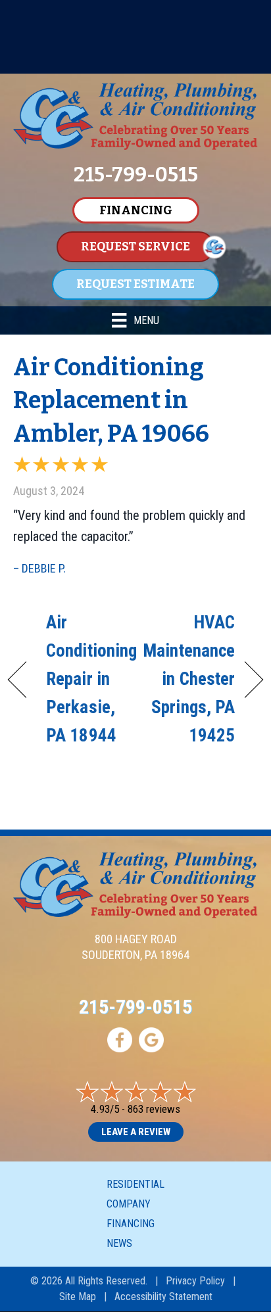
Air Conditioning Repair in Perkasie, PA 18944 (91, 679)
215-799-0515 (135, 1006)
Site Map (77, 1296)
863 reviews (154, 1108)
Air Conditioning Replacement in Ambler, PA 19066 (111, 400)
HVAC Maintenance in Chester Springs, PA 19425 (189, 679)
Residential (135, 1184)
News (119, 1243)
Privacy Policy (195, 1281)
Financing (131, 1223)
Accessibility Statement (163, 1296)
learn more (166, 62)
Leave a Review (135, 1132)
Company (129, 1204)
